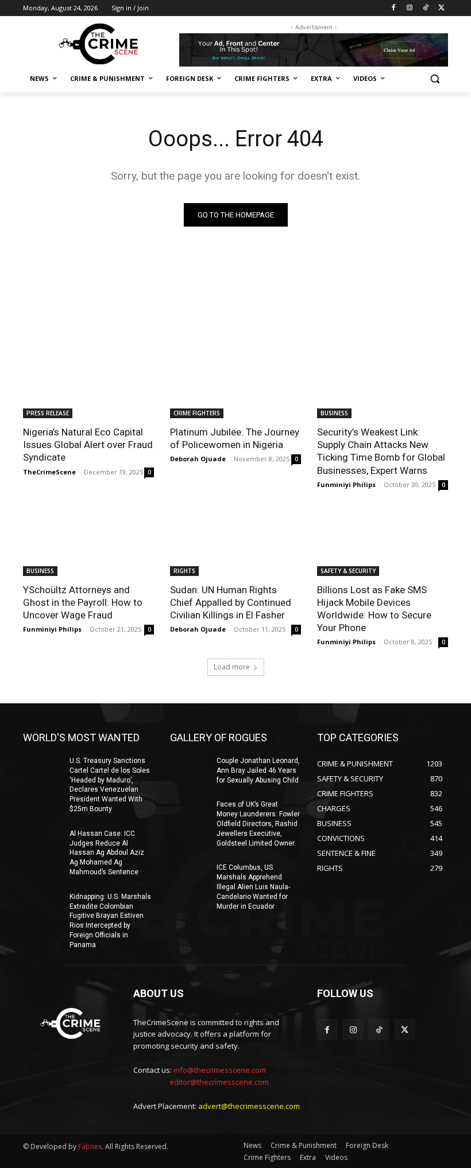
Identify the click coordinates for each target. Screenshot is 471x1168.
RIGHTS (184, 571)
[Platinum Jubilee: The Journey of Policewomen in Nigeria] (235, 385)
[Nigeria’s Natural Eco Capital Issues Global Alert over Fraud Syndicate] (88, 385)
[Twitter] (441, 8)
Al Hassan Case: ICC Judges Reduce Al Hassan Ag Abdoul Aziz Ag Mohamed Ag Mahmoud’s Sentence (107, 853)
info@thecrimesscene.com (219, 1070)
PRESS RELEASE (47, 413)
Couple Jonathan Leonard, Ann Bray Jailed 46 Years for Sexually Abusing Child (258, 770)
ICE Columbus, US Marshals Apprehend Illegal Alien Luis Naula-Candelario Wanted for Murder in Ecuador (253, 886)
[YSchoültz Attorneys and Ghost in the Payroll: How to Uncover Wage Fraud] (88, 543)
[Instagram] (409, 8)
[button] (434, 78)
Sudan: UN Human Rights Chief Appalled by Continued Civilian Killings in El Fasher (230, 602)
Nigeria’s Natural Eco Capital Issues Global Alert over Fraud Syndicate (88, 444)
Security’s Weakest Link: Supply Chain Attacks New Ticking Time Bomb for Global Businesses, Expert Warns (381, 451)
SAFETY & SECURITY (348, 571)
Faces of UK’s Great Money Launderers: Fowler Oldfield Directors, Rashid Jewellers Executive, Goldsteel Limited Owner (258, 823)
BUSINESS (334, 413)
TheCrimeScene (49, 472)
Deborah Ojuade (198, 458)
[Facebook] (393, 8)
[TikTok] (425, 8)
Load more (232, 667)
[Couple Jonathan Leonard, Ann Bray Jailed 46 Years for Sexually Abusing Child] (189, 770)
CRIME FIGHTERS (196, 413)
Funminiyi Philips (346, 484)
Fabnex (90, 1146)
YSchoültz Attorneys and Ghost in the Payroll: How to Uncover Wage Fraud (82, 602)
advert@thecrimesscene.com (249, 1106)
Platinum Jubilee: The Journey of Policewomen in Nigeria (234, 438)
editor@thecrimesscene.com (219, 1082)
